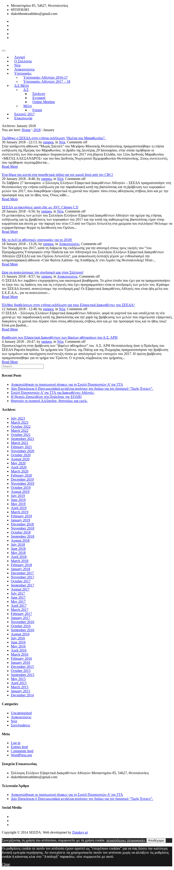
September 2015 (22, 675)
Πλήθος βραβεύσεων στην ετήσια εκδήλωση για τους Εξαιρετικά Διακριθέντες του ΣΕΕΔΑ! (68, 305)
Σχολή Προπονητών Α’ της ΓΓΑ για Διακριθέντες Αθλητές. (53, 393)
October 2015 (21, 671)
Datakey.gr (80, 832)
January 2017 (20, 618)
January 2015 (20, 691)
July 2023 (18, 418)
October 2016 (21, 626)
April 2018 (19, 557)
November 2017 (22, 577)
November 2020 (22, 451)
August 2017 (20, 589)
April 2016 (19, 650)
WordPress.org (21, 755)
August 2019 (20, 492)
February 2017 (21, 614)
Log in (15, 743)
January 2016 (20, 662)
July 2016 (18, 638)
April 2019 (19, 508)
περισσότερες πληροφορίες (125, 840)
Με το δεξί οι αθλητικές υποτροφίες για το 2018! (37, 240)
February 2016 (21, 658)
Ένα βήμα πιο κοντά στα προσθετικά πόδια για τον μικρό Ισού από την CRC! (57, 175)
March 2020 (19, 471)
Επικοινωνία (23, 118)
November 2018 (22, 528)
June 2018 (18, 549)
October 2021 (21, 435)
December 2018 (22, 524)
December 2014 (22, 695)
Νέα (62, 142)
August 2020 (20, 459)
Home (26, 130)
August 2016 (20, 634)
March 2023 (19, 422)
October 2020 (21, 455)
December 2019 (22, 479)
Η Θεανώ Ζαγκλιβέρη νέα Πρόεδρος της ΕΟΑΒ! (46, 397)
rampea (48, 142)
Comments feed (22, 751)
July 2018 (18, 544)
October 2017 (21, 581)
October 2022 (21, 426)
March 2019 (19, 512)
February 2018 (21, 565)
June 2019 (18, 500)
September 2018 (22, 536)
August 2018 (20, 540)
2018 (37, 130)
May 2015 (18, 679)
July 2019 (18, 496)
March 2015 (19, 687)
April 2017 (19, 606)
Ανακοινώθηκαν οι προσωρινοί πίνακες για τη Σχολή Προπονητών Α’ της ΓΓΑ (67, 384)
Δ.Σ (26, 90)
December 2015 (22, 667)
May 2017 (18, 601)
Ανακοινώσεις (69, 244)
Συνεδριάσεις (20, 725)
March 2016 (19, 654)
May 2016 (18, 646)
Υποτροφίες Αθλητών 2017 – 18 (46, 81)
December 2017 (22, 573)
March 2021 (19, 443)
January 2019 (20, 520)
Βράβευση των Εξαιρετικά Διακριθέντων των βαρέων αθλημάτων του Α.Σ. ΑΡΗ (60, 337)
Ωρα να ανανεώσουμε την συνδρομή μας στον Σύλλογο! (42, 272)
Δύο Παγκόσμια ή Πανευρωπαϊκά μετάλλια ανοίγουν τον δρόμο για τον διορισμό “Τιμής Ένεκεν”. (82, 388)
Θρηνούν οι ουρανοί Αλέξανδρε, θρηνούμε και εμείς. (49, 401)
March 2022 (19, 431)
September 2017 (22, 585)
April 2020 (19, 467)
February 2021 (21, 447)
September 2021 (22, 439)
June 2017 (18, 597)
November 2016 (22, 622)
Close (6, 864)
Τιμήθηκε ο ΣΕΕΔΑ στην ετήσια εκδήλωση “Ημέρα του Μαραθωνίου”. (54, 138)
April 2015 (19, 683)
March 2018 (19, 561)
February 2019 (21, 516)
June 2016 (18, 642)
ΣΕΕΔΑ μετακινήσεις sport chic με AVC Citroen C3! (40, 207)
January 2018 (20, 569)
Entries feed (19, 747)
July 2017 (18, 593)
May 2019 (18, 504)
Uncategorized (21, 713)
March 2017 (19, 610)
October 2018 (21, 532)
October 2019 (21, 487)
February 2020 (21, 475)
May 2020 (18, 463)
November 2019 (22, 483)
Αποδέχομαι (156, 840)
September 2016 (22, 630)
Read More (10, 166)
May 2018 (18, 553)
